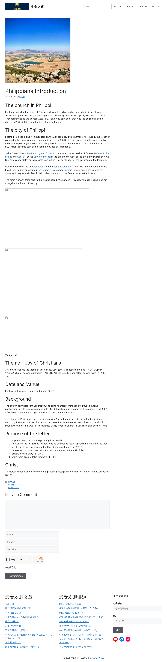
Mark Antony (33, 153)
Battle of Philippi (42, 156)
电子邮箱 (117, 603)
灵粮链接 (9, 604)
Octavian (50, 153)
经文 (116, 6)
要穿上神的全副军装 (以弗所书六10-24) (79, 608)
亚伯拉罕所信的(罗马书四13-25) (75, 626)
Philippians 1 (13, 485)
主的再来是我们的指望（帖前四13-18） (78, 630)
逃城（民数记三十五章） (71, 604)
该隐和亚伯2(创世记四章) (71, 612)
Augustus (38, 166)
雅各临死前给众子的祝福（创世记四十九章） (81, 634)
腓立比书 (12, 482)
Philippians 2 (13, 488)
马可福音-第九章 (13, 612)
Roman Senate (61, 166)
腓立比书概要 (12, 621)
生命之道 (37, 6)
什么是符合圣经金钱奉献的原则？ (21, 617)
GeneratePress (97, 658)
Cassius (21, 156)
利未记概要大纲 (13, 626)
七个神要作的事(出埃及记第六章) (75, 647)
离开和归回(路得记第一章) (18, 608)
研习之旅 (143, 6)
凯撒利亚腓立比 (13, 642)
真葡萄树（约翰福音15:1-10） (74, 621)
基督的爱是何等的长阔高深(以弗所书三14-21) (81, 617)
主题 (128, 6)
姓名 (115, 616)
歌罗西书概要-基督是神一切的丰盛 (22, 647)
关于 (154, 6)
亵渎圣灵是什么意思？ (16, 630)
